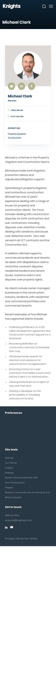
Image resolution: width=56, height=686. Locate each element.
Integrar (9, 487)
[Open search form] (44, 6)
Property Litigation (17, 133)
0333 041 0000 (12, 515)
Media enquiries (13, 497)
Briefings (9, 472)
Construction (14, 137)
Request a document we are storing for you (27, 492)
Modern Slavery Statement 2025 (21, 477)
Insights (9, 467)
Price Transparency (15, 482)
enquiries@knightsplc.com (18, 520)
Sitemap (9, 457)
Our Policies (11, 462)
